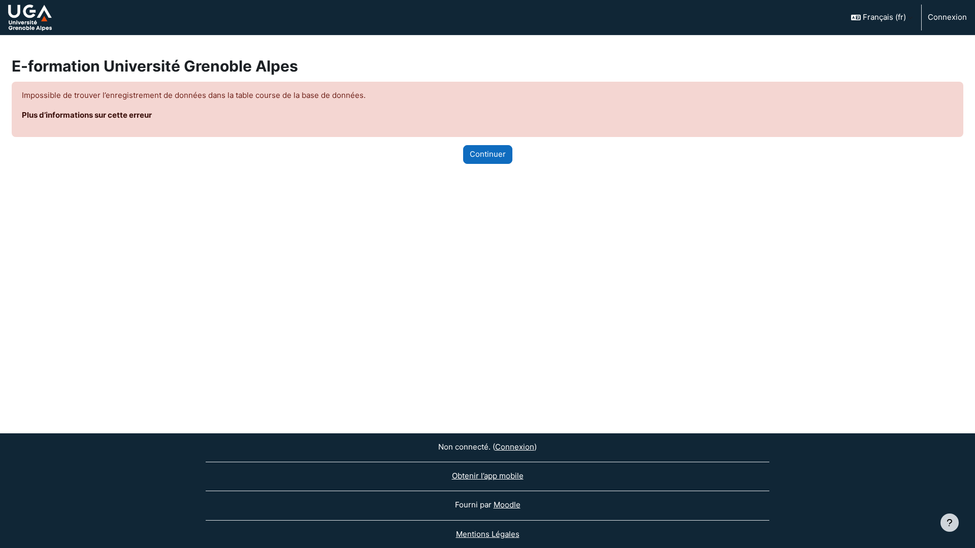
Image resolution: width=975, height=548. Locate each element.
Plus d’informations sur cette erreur (87, 115)
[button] (881, 17)
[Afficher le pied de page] (949, 522)
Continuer (488, 154)
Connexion (947, 17)
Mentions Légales (487, 534)
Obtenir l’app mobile (488, 476)
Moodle (507, 504)
